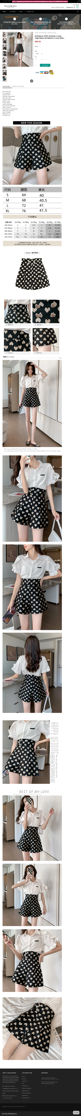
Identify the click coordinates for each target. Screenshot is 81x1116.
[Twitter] (74, 5)
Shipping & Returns (18, 86)
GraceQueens (13, 1106)
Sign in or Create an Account (57, 7)
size (36, 56)
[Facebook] (73, 5)
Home (36, 32)
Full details (6, 86)
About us (24, 1078)
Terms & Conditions (26, 1093)
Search (23, 1076)
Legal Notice (25, 1095)
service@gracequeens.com (10, 1095)
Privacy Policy (25, 1086)
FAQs (23, 1083)
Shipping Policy (25, 1090)
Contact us (24, 1081)
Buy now (45, 65)
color (36, 51)
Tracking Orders (25, 1097)
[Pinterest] (76, 5)
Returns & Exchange (26, 1088)
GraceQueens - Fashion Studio (47, 32)
